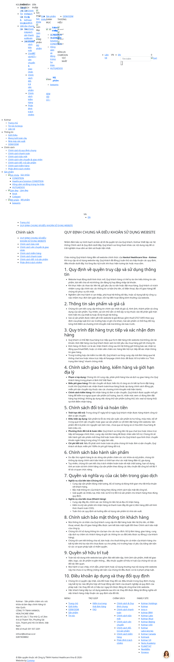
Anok (55, 34)
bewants (54, 84)
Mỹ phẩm (56, 79)
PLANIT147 (146, 646)
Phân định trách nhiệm (19, 168)
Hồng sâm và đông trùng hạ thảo (53, 56)
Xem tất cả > (48, 96)
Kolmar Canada (148, 634)
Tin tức (71, 615)
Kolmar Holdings (149, 603)
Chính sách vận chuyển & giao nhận (25, 159)
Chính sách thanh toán (19, 153)
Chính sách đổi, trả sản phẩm (22, 162)
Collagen (16, 196)
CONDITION (18, 178)
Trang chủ (13, 122)
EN (119, 54)
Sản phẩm (51, 16)
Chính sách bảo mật (17, 156)
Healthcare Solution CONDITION (27, 181)
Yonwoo (145, 652)
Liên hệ (11, 129)
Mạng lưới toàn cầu (17, 138)
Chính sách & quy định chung (22, 150)
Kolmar (144, 606)
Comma (31, 660)
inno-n (144, 609)
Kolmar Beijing (148, 621)
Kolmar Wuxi (147, 618)
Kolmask (145, 637)
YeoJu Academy (148, 643)
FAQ (95, 609)
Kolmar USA (146, 624)
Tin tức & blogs (15, 126)
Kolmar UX (146, 640)
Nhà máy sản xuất (16, 141)
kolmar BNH (147, 612)
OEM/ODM (68, 16)
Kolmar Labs (147, 615)
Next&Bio (145, 649)
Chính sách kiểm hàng (18, 165)
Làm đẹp (23, 190)
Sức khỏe (25, 174)
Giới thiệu (12, 135)
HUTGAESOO (18, 187)
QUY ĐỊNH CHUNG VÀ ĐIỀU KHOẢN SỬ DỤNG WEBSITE (46, 225)
